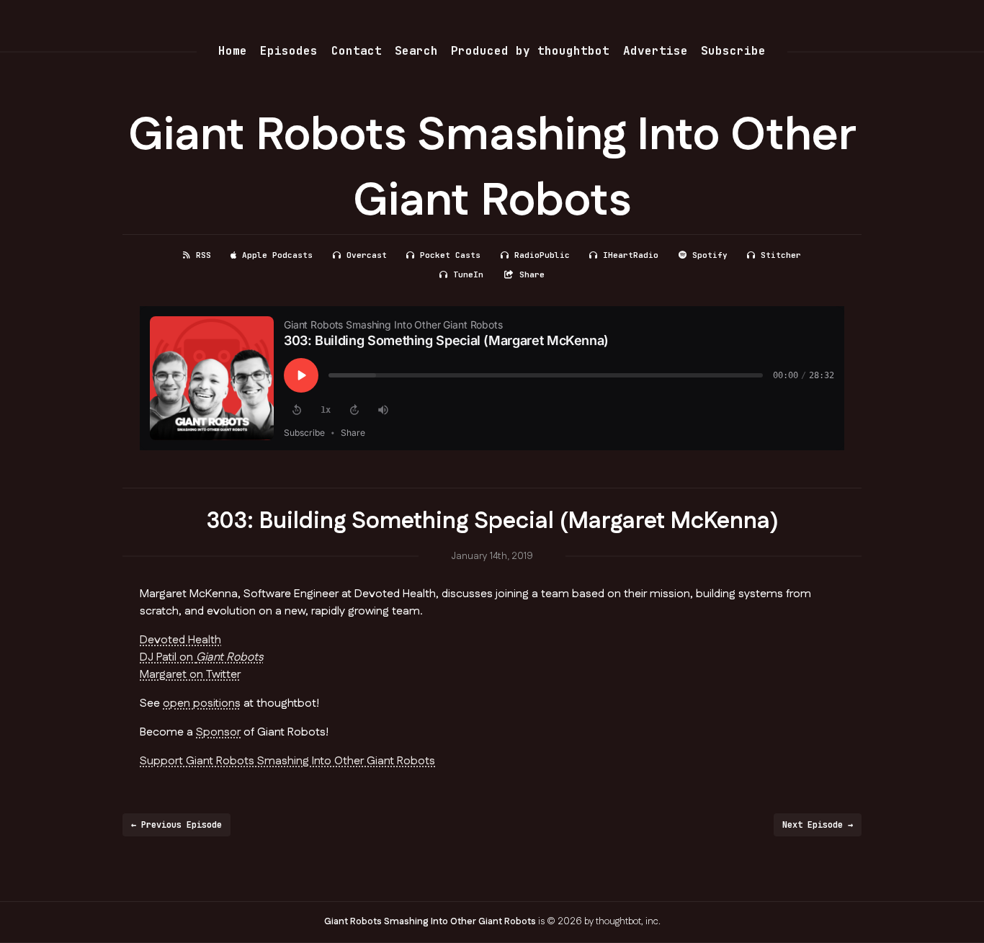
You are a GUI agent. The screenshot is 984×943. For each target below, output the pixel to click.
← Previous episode (176, 825)
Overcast (366, 255)
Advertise (655, 50)
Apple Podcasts (277, 255)
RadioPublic (542, 255)
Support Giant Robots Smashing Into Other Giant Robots (287, 761)
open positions (202, 703)
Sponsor (218, 732)
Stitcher (781, 255)
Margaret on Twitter (190, 674)
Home (232, 50)
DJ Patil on (201, 657)
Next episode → (817, 825)
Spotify (710, 255)
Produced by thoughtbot (530, 50)
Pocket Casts (450, 255)
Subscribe (733, 50)
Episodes (289, 50)
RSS (203, 255)
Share (532, 274)
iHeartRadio (630, 255)
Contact (356, 50)
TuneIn (468, 274)
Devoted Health (180, 640)
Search (416, 50)
